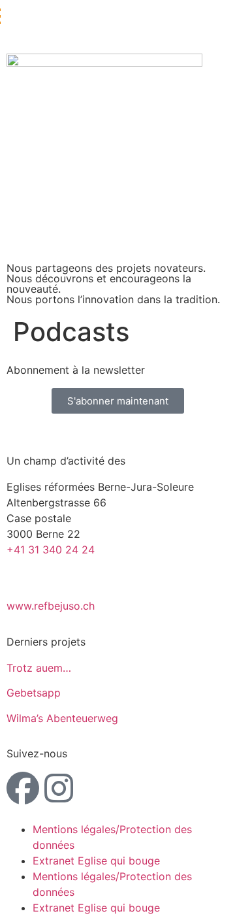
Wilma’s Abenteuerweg (62, 718)
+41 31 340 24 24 (51, 549)
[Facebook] (23, 788)
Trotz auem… (39, 667)
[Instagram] (58, 788)
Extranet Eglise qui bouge (96, 860)
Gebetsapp (34, 692)
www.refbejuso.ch (51, 605)
